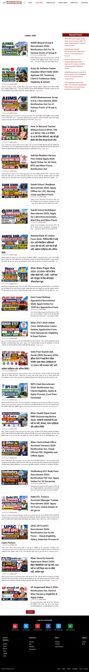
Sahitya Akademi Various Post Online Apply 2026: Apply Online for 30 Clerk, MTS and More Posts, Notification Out (44, 162)
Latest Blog (84, 2)
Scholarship (59, 646)
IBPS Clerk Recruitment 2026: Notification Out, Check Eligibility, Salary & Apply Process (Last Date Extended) (44, 391)
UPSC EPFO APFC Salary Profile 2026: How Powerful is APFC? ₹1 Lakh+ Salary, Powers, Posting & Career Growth (75, 42)
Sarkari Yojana (62, 2)
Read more (39, 91)
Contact (69, 668)
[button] (24, 2)
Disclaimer (75, 668)
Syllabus (31, 646)
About (63, 668)
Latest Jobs (39, 2)
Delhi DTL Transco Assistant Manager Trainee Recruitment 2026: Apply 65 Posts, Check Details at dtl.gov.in (44, 504)
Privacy (86, 668)
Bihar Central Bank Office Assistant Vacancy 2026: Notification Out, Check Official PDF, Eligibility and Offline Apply (44, 449)
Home (30, 2)
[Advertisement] (44, 18)
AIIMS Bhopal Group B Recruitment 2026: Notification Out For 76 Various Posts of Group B (75, 52)
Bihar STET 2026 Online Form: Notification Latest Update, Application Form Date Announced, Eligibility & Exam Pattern (44, 329)
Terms (80, 668)
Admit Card (74, 2)
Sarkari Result (50, 2)
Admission (32, 649)
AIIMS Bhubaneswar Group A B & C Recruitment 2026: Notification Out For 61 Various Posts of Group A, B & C (44, 104)
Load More (30, 612)
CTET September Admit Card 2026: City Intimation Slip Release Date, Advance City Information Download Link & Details (75, 86)
